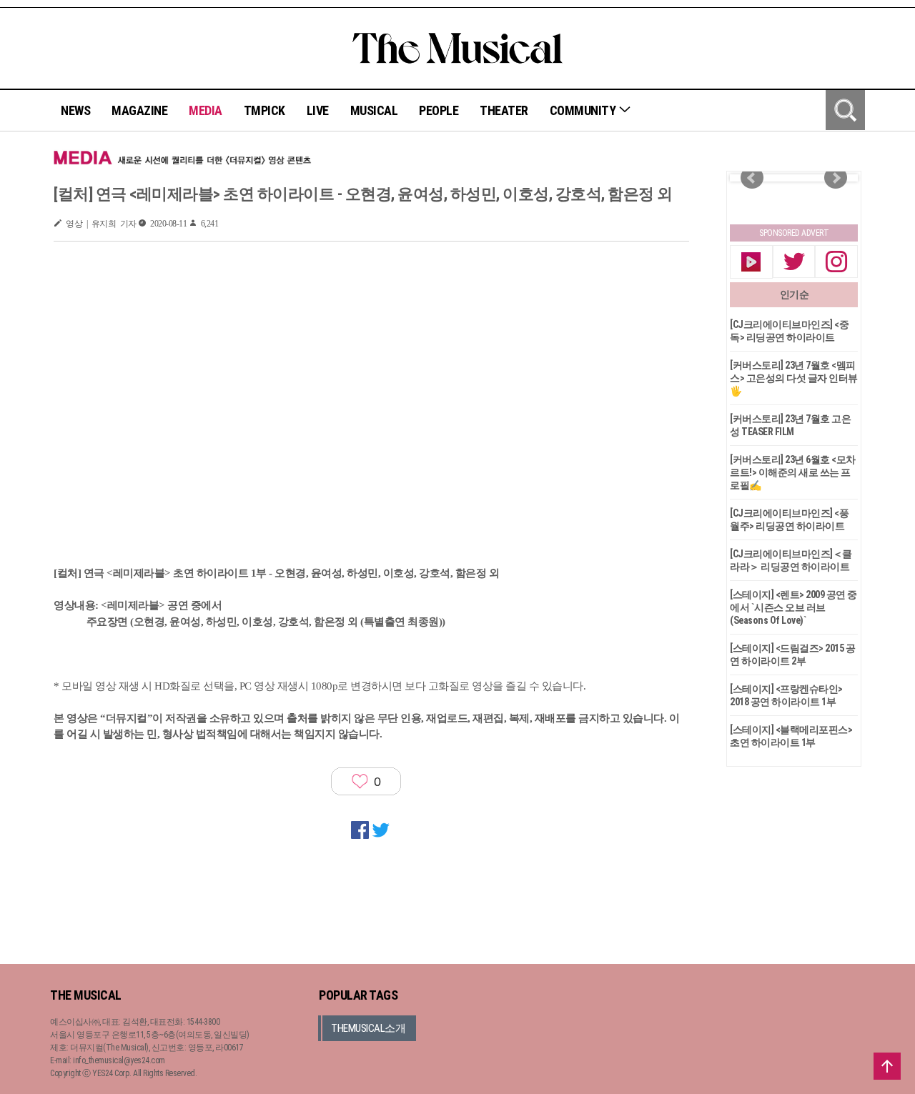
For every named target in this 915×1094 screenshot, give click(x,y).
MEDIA (205, 110)
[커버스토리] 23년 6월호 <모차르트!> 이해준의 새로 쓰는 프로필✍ (793, 472)
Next (835, 177)
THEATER (504, 110)
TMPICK (264, 110)
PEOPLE (438, 110)
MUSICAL (374, 110)
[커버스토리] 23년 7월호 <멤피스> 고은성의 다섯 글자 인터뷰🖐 (794, 378)
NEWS (75, 110)
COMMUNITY (584, 110)
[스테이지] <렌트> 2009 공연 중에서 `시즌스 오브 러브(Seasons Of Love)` (793, 607)
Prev (752, 177)
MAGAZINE (139, 110)
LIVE (318, 110)
